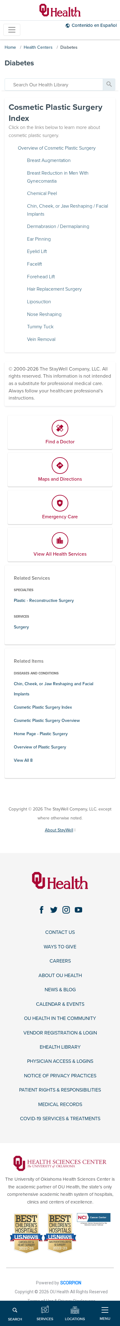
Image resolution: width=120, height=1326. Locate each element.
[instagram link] (66, 910)
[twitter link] (54, 910)
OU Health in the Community (60, 1018)
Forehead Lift (41, 277)
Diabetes (69, 47)
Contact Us (60, 932)
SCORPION (70, 1282)
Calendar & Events (60, 1004)
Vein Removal (41, 339)
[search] (54, 84)
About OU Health (60, 976)
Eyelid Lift (37, 251)
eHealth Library (60, 1047)
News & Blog (60, 990)
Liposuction (39, 302)
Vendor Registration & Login (60, 1033)
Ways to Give (60, 947)
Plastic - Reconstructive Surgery (44, 600)
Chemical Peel (42, 193)
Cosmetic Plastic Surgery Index (43, 707)
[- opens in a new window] (60, 1163)
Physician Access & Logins (60, 1061)
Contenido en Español (94, 25)
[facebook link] (41, 910)
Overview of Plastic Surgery (40, 747)
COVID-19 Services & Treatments (60, 1119)
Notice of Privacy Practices (60, 1076)
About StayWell (59, 830)
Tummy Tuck (40, 326)
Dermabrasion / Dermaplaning (58, 226)
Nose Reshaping (44, 314)
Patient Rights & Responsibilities (60, 1090)
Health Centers (38, 47)
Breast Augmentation (49, 160)
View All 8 (23, 760)
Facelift (34, 264)
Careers (60, 961)
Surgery (21, 627)
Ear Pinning (39, 239)
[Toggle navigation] (11, 30)
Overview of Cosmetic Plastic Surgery (57, 148)
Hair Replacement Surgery (54, 289)
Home (10, 47)
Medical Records (60, 1105)
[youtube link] (78, 910)
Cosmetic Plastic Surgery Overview (47, 720)
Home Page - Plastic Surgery (41, 733)
